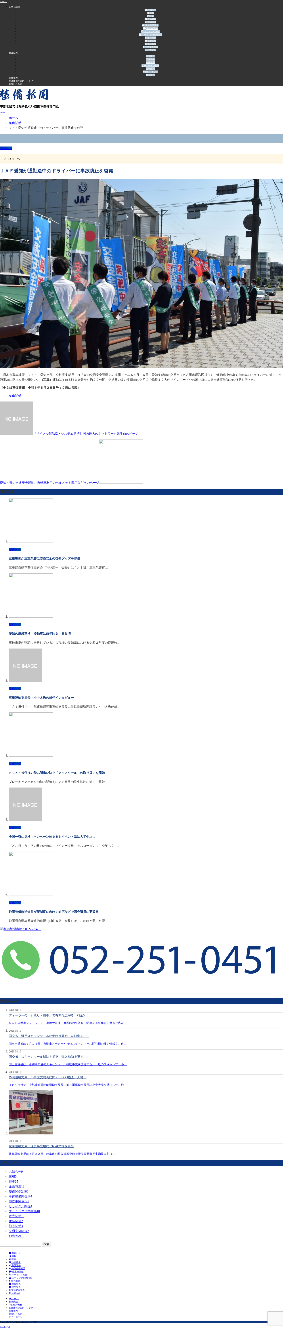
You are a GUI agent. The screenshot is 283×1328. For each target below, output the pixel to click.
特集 (151, 16)
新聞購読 (150, 56)
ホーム (15, 1298)
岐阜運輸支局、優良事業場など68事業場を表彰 (41, 1146)
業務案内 (13, 53)
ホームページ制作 (150, 65)
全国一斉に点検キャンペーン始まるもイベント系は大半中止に (52, 836)
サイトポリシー (16, 1317)
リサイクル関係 (151, 31)
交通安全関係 (151, 47)
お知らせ (151, 10)
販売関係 (151, 37)
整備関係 (151, 22)
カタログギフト (150, 71)
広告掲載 (150, 59)
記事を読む (14, 7)
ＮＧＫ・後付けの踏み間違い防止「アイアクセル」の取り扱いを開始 (57, 772)
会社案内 (13, 78)
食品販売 (150, 75)
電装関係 (151, 41)
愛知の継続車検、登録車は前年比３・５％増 (40, 633)
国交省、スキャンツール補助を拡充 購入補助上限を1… (48, 1056)
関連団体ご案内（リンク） (22, 81)
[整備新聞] (24, 98)
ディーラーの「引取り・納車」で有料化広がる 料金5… (48, 1015)
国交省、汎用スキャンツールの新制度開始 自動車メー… (49, 1036)
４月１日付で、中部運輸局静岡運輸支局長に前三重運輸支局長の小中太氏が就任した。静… (68, 1084)
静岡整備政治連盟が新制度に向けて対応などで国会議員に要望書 (54, 911)
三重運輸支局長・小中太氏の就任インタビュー (41, 697)
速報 (151, 13)
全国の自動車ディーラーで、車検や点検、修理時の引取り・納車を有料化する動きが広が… (68, 1023)
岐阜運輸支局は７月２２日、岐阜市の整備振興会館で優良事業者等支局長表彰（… (62, 1153)
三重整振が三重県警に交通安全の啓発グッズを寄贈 (44, 558)
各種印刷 (150, 62)
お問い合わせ (15, 84)
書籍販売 (150, 68)
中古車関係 (152, 28)
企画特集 (151, 19)
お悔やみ (151, 50)
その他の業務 (15, 1304)
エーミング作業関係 (151, 34)
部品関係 (151, 44)
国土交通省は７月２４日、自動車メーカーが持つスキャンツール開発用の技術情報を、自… (68, 1043)
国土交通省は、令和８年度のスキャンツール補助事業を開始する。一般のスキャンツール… (68, 1064)
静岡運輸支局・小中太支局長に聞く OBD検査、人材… (47, 1077)
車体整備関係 (152, 25)
